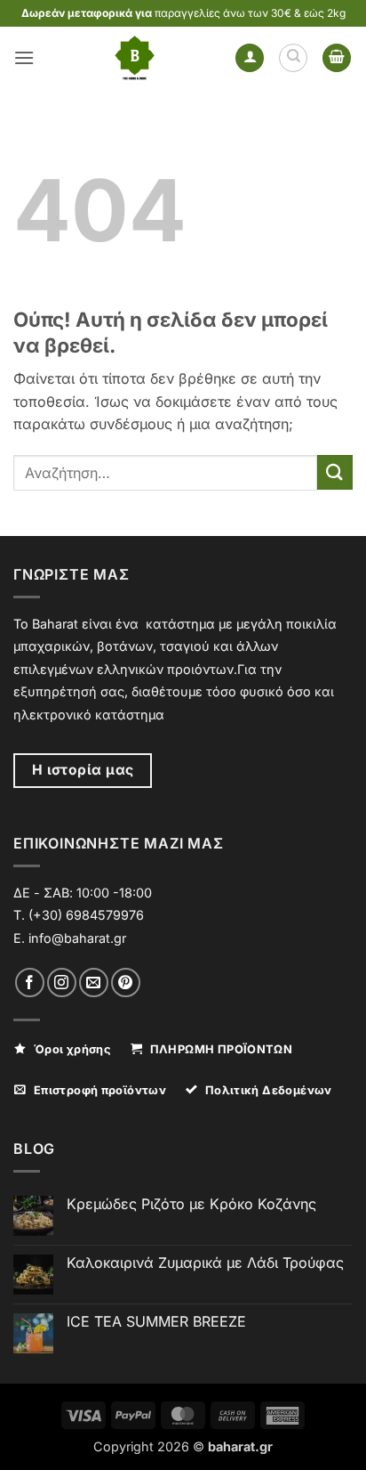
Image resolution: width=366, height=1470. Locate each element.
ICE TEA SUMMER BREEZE (156, 1321)
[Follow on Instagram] (61, 982)
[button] (24, 57)
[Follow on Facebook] (29, 982)
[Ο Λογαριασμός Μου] (249, 58)
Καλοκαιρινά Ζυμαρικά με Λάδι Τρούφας (205, 1263)
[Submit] (335, 472)
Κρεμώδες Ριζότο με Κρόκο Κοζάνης (191, 1204)
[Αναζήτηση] (293, 58)
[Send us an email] (93, 982)
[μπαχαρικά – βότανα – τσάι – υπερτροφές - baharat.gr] (134, 58)
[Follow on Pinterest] (125, 982)
